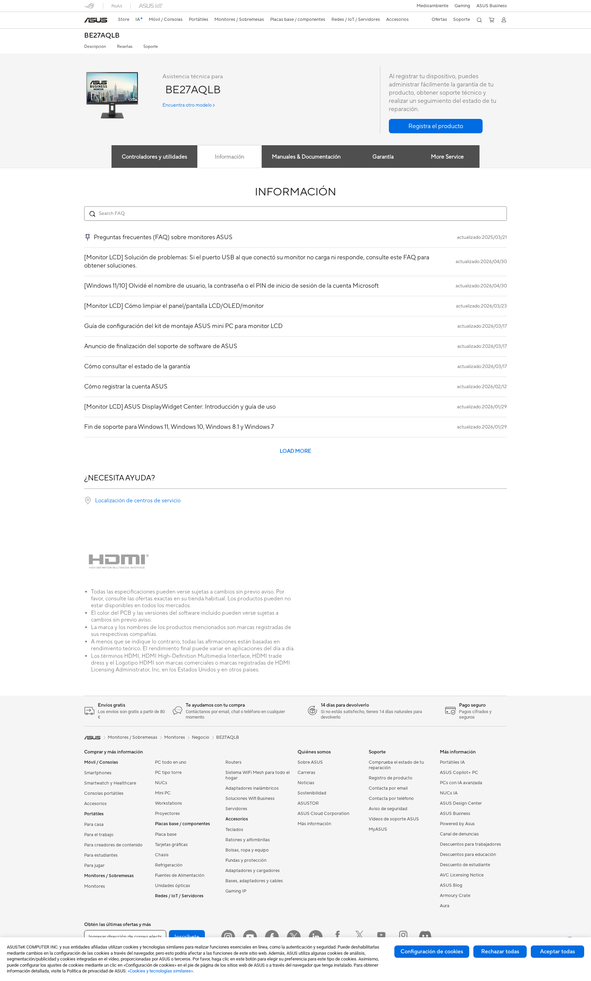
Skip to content (88, 21)
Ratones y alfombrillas (247, 840)
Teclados (234, 829)
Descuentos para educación (468, 854)
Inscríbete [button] (186, 937)
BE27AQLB (102, 35)
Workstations (168, 803)
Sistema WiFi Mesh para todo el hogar (257, 775)
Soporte (150, 46)
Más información (314, 824)
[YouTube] (250, 937)
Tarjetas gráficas (171, 844)
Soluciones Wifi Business (250, 798)
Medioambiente (432, 6)
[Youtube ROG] (381, 937)
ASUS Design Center (461, 803)
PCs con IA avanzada (461, 783)
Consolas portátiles (103, 793)
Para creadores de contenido (113, 845)
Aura (444, 906)
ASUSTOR (308, 803)
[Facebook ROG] (337, 937)
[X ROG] (359, 937)
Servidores (236, 809)
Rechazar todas (500, 951)
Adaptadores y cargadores (252, 870)
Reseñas (124, 46)
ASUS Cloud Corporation (323, 813)
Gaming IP (235, 891)
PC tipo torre (168, 772)
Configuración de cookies (431, 951)
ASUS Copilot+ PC (459, 772)
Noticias (306, 783)
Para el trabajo (99, 834)
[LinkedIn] (316, 937)
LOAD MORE (295, 451)
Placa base (165, 834)
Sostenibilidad (312, 793)
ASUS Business (491, 6)
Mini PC (163, 793)
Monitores (94, 886)
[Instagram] (228, 937)
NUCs (161, 783)
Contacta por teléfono (391, 798)
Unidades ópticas (172, 885)
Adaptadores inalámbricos (252, 788)
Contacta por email (388, 788)
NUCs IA (449, 793)
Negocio (200, 737)
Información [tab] (229, 156)
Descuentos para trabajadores (470, 844)
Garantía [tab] (383, 156)
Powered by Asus (457, 824)
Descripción (95, 46)
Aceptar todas (557, 951)
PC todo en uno (170, 762)
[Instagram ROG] (403, 937)
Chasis (162, 855)
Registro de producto (390, 778)
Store (123, 19)
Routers (233, 762)
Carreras (306, 772)
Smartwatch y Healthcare (110, 783)
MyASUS (378, 829)
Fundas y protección (245, 860)
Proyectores (167, 813)
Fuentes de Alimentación (179, 875)
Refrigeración (168, 865)
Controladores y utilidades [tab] (154, 156)
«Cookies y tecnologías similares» (160, 970)
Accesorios (95, 803)
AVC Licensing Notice (462, 875)
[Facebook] (272, 937)
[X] (294, 937)
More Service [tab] (447, 156)
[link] (95, 20)
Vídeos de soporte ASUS (394, 819)
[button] (462, 6)
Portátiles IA (452, 762)
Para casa (94, 824)
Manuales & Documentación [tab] (306, 156)
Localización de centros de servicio (138, 500)
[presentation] (88, 500)
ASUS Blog (451, 885)
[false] (436, 126)
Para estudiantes (101, 855)
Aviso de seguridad (388, 809)
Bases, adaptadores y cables (254, 881)
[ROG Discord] (425, 937)
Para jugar (94, 865)
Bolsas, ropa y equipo (247, 850)
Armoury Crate (455, 895)
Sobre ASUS (310, 762)
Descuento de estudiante (465, 865)
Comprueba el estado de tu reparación (396, 765)
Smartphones (97, 773)
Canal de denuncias (459, 834)
